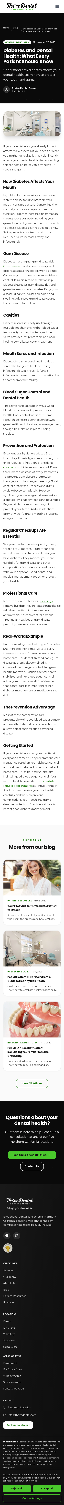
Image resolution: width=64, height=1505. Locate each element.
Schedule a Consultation (29, 1155)
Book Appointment (18, 1425)
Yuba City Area (12, 1375)
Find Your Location (19, 1407)
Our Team (9, 1276)
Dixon (7, 1321)
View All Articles (32, 1083)
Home (6, 27)
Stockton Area (12, 1382)
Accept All (47, 1488)
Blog (15, 27)
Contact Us (32, 1166)
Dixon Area (10, 1363)
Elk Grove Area (12, 1369)
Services (8, 1270)
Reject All (16, 1488)
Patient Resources (14, 1295)
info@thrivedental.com (22, 1414)
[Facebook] (7, 1235)
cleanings (9, 467)
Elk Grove (9, 1327)
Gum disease (11, 266)
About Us (9, 1283)
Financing (9, 1302)
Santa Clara (10, 1346)
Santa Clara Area (13, 1388)
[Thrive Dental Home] (21, 6)
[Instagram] (16, 1235)
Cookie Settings (32, 1498)
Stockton (9, 1340)
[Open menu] (57, 6)
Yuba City (9, 1334)
